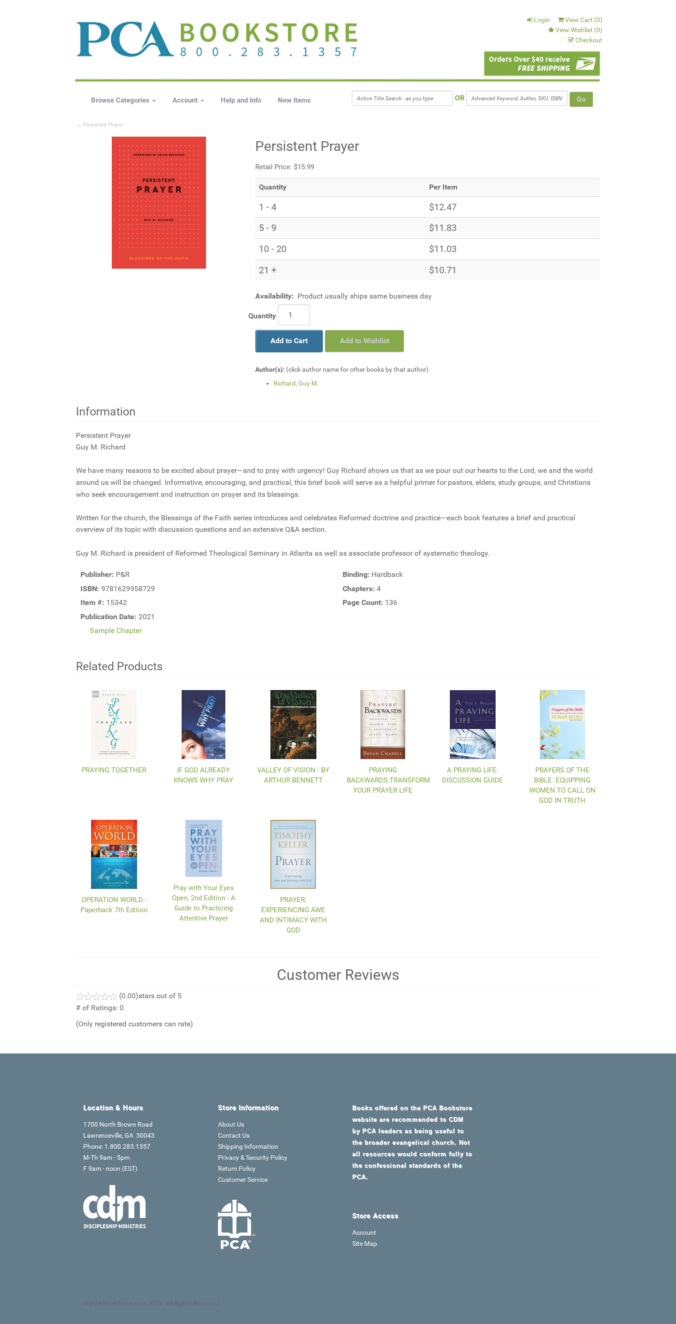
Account (186, 100)
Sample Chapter (116, 630)
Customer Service (243, 1179)
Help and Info (241, 100)
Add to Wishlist (364, 340)
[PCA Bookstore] (122, 42)
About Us (231, 1124)
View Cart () (583, 19)
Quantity (262, 315)
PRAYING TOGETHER (113, 770)
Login (542, 19)
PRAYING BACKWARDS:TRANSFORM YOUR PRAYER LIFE (388, 780)
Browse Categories (121, 100)
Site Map (364, 1243)
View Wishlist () (579, 30)
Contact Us (234, 1135)
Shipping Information (248, 1146)
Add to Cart (289, 340)
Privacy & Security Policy (252, 1157)
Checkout (588, 40)
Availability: (274, 296)
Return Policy (237, 1168)
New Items (294, 100)
